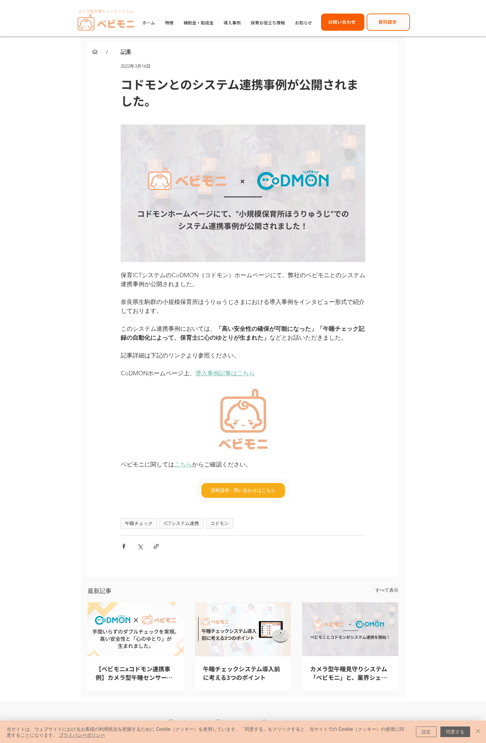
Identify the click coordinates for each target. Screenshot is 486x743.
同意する (455, 731)
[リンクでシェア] (156, 546)
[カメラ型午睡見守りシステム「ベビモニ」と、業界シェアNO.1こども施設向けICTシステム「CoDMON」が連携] (350, 629)
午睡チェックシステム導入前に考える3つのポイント (241, 673)
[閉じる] (478, 732)
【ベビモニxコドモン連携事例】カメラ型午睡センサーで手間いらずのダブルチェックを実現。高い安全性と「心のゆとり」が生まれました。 (134, 673)
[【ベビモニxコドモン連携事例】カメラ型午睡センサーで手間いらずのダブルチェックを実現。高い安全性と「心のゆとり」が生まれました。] (136, 629)
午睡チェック (139, 523)
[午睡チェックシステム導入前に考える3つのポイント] (243, 629)
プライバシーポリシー (82, 734)
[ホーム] (95, 52)
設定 (426, 731)
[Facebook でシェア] (124, 546)
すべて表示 (386, 590)
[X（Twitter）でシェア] (140, 546)
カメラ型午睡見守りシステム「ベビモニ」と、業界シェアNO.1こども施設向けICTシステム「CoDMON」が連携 (349, 673)
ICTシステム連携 (181, 523)
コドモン (219, 523)
